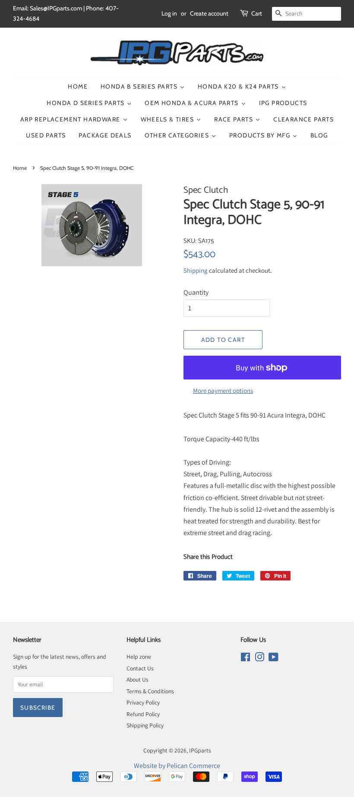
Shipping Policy (145, 725)
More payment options (223, 390)
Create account (209, 13)
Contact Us (140, 668)
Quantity (196, 292)
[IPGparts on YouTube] (273, 659)
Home (20, 168)
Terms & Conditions (150, 691)
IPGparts (200, 750)
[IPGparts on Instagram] (259, 659)
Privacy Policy (143, 702)
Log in (169, 13)
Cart (256, 13)
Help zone (138, 656)
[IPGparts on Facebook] (245, 659)
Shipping (195, 270)
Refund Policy (143, 714)
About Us (137, 679)
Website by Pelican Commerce (177, 765)
